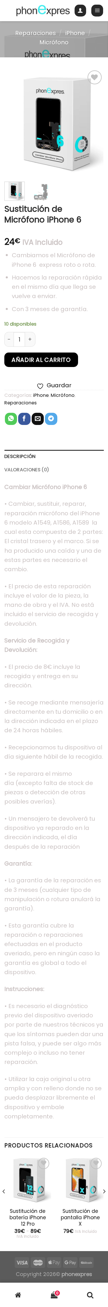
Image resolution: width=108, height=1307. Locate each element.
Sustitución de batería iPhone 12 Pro (28, 1217)
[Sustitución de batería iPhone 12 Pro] (27, 1180)
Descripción (20, 456)
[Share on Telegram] (51, 419)
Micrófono (54, 42)
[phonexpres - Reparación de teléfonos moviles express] (43, 10)
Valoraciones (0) (26, 469)
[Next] (94, 123)
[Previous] (13, 123)
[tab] (54, 456)
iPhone (75, 33)
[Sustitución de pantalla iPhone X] (80, 1180)
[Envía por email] (38, 419)
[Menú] (97, 11)
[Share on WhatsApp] (11, 419)
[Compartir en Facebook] (24, 419)
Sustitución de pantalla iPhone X (80, 1217)
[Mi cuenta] (80, 11)
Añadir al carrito (41, 360)
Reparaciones (35, 33)
